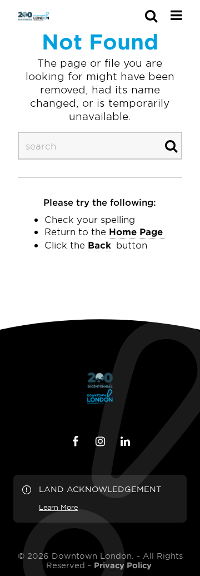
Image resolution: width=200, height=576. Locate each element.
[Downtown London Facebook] (75, 441)
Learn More (58, 507)
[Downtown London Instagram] (100, 441)
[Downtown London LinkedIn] (125, 441)
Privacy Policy (123, 565)
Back (99, 244)
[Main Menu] (176, 15)
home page (136, 231)
